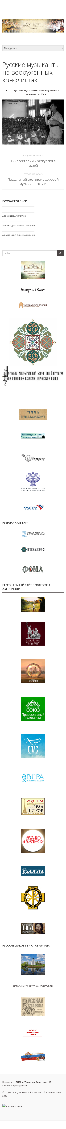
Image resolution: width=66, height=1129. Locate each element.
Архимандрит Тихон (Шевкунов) (18, 225)
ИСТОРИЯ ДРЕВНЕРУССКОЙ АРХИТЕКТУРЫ (33, 986)
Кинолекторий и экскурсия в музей (33, 163)
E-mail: (15, 1085)
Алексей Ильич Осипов (14, 215)
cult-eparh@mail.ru (18, 1085)
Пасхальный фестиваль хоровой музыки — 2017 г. (33, 181)
